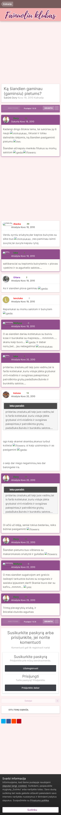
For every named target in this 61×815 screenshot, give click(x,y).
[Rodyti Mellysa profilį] (8, 323)
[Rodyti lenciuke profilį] (6, 300)
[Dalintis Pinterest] (19, 721)
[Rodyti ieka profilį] (6, 253)
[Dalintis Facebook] (8, 721)
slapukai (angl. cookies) (14, 786)
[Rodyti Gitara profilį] (6, 279)
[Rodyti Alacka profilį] (7, 224)
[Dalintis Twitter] (3, 721)
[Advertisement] (30, 52)
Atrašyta (23, 227)
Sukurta (22, 121)
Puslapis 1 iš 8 (30, 108)
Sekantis (48, 108)
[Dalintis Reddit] (14, 721)
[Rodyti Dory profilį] (6, 119)
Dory (14, 97)
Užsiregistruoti (30, 668)
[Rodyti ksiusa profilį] (6, 394)
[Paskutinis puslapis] (57, 108)
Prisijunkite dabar (31, 688)
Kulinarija (39, 97)
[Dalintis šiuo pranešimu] (56, 121)
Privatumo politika (39, 800)
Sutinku (31, 809)
